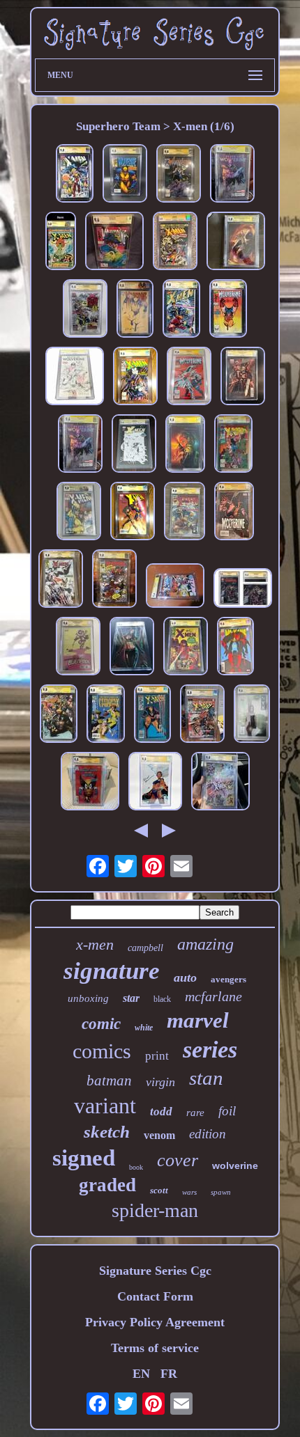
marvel (198, 1020)
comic (101, 1023)
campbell (145, 948)
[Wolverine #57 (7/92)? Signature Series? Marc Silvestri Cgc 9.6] (114, 242)
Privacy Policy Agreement (155, 1322)
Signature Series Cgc (155, 1271)
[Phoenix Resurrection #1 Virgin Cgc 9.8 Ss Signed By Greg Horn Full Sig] (236, 242)
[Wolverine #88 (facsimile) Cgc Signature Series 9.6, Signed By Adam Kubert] (235, 648)
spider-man (155, 1210)
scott (159, 1190)
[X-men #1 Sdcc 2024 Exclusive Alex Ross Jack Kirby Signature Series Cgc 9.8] (61, 580)
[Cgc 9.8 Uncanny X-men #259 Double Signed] (233, 445)
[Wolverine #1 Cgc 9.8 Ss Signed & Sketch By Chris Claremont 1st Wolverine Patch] (178, 175)
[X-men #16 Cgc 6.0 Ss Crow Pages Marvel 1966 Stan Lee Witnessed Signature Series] (185, 648)
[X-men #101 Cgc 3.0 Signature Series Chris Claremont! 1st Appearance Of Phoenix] (61, 242)
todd (161, 1111)
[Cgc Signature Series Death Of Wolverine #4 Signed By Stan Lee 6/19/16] (232, 175)
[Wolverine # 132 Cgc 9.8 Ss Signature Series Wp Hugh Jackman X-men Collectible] (125, 175)
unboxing (88, 998)
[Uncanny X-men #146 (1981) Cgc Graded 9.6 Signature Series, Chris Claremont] (175, 587)
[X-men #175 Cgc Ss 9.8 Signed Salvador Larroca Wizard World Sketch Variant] (134, 445)
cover (177, 1160)
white (144, 1027)
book (136, 1167)
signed (83, 1157)
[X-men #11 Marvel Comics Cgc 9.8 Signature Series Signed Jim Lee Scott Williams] (79, 513)
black (162, 999)
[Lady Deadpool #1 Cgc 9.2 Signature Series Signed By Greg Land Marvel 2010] (243, 589)
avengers (228, 979)
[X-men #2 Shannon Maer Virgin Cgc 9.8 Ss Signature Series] (185, 445)
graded (107, 1185)
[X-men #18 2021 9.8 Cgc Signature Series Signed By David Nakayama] (155, 783)
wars (189, 1192)
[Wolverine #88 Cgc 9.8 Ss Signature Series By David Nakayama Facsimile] (135, 310)
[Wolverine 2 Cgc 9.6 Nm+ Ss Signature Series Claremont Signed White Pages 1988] (189, 377)
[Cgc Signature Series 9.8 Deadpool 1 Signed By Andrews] (114, 580)
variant (105, 1105)
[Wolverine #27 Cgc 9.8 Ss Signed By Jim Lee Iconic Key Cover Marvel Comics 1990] (228, 310)
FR (168, 1374)
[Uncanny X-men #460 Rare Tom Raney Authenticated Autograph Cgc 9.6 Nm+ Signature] (132, 513)
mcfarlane (213, 996)
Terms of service (155, 1348)
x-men (95, 944)
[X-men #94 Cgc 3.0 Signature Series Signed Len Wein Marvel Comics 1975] (175, 242)
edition (207, 1133)
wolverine (235, 1165)
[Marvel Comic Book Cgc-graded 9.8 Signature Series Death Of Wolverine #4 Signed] (75, 377)
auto (185, 977)
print (157, 1055)
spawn (221, 1192)
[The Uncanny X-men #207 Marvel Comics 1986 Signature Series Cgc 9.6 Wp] (152, 715)
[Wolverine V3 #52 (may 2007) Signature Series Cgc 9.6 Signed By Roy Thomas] (234, 513)
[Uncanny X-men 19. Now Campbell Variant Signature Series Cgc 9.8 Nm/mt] (243, 377)
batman (109, 1080)
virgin (160, 1082)
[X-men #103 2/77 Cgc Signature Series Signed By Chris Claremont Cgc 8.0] (202, 715)
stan (206, 1078)
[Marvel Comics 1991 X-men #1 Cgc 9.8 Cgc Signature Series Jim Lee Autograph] (184, 513)
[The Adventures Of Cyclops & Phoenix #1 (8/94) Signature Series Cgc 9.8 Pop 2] (106, 715)
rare (195, 1112)
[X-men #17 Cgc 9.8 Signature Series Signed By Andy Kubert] (74, 175)
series (210, 1049)
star (131, 998)
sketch (107, 1131)
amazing (205, 944)
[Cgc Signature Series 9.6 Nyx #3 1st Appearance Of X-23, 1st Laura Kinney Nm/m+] (252, 715)
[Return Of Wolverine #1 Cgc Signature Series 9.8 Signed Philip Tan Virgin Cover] (58, 715)
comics (102, 1050)
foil (227, 1111)
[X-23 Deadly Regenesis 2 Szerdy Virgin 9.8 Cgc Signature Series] (132, 648)
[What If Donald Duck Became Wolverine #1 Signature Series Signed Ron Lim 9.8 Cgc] (90, 783)
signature (111, 970)
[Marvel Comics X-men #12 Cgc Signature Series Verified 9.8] (220, 783)
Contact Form (155, 1296)
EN (141, 1374)
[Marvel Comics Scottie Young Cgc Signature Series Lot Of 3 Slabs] (78, 648)
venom (159, 1135)
